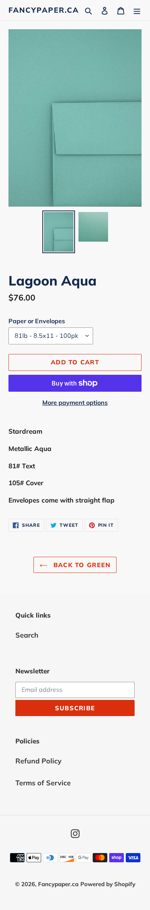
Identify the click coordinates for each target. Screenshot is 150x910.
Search (26, 635)
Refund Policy (38, 760)
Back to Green (81, 565)
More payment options (75, 402)
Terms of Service (43, 782)
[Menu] (137, 10)
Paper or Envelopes (36, 321)
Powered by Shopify (107, 884)
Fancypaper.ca (43, 10)
